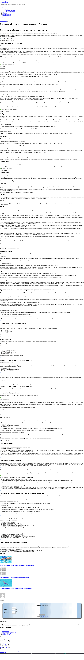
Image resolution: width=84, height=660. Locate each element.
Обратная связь (5, 631)
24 (0, 647)
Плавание (4, 13)
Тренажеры (4, 18)
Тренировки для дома (9, 8)
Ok (64, 653)
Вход (3, 629)
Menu (1, 5)
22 (8, 645)
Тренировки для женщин (10, 11)
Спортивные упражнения (7, 16)
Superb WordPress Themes (22, 650)
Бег (3, 12)
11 (2, 644)
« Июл (1, 649)
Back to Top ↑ (3, 652)
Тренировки (5, 7)
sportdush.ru (4, 2)
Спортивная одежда (6, 15)
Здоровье (4, 17)
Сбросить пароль (6, 634)
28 (6, 647)
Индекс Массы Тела (45, 616)
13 (5, 644)
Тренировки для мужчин (10, 10)
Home (1, 21)
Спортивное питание (6, 14)
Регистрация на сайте (6, 633)
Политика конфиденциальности (9, 632)
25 (2, 647)
